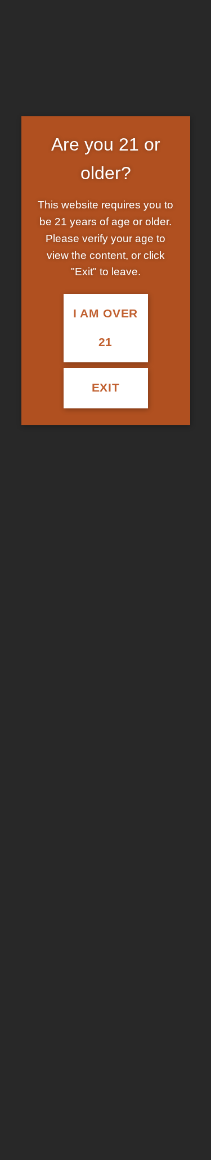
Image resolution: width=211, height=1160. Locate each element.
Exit (106, 387)
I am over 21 (105, 328)
